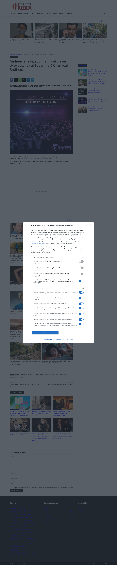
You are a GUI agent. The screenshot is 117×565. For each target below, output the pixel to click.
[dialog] (58, 282)
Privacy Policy (69, 339)
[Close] (90, 226)
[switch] (81, 261)
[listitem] (58, 257)
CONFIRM (45, 332)
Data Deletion (48, 339)
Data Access (58, 339)
